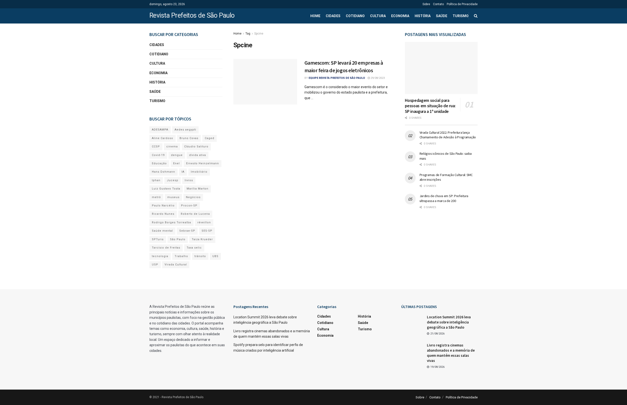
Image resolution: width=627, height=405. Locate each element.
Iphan (156, 180)
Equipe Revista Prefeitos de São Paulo (337, 78)
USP (155, 264)
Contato (438, 4)
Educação (159, 163)
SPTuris (158, 239)
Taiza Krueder (202, 239)
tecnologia (160, 256)
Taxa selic (194, 247)
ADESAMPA (160, 129)
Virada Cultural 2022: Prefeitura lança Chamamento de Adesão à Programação (448, 135)
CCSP (156, 146)
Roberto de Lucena (195, 213)
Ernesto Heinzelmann (202, 163)
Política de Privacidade (462, 4)
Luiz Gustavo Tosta (166, 188)
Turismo (461, 16)
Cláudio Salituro (196, 146)
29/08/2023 (377, 78)
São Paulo (177, 239)
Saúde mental (162, 230)
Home (315, 16)
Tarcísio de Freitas (166, 247)
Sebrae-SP (187, 230)
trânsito (200, 256)
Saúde (441, 16)
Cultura (378, 16)
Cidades (333, 16)
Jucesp (172, 180)
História (423, 16)
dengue (177, 155)
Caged (209, 138)
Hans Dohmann (163, 171)
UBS (215, 256)
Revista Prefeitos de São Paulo (192, 15)
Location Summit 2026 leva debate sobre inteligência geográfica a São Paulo (449, 322)
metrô (156, 197)
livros (189, 180)
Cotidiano (355, 16)
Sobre (426, 4)
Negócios (193, 197)
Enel (176, 163)
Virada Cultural (176, 264)
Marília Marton (197, 188)
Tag (247, 33)
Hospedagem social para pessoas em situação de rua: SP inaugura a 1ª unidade (430, 105)
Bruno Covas (189, 138)
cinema (172, 146)
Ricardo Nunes (163, 213)
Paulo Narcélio (163, 205)
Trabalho (181, 256)
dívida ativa (197, 155)
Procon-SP (189, 205)
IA (182, 171)
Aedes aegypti (185, 129)
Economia (400, 16)
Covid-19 (158, 155)
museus (173, 197)
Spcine (258, 33)
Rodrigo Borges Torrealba (171, 222)
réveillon (204, 222)
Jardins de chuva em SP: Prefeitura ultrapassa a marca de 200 (444, 198)
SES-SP (207, 230)
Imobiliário (199, 171)
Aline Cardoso (162, 138)
